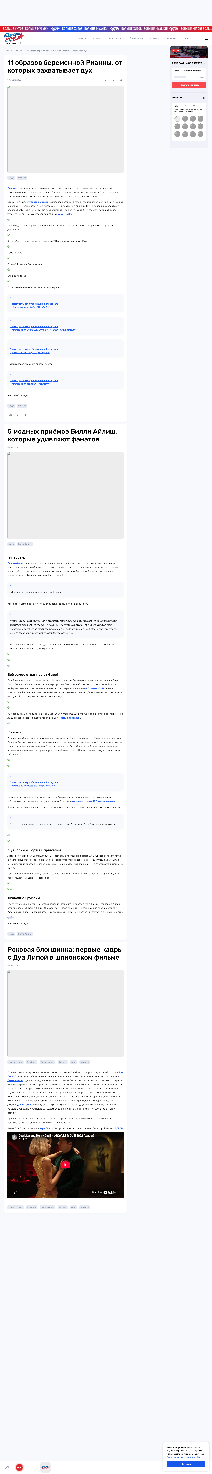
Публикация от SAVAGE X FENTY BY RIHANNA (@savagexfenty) (43, 329)
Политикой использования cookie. (183, 1457)
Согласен (186, 1464)
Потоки (186, 38)
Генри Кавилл (47, 1062)
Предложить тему (189, 85)
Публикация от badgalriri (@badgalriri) (30, 307)
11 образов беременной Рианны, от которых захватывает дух (56, 51)
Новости (19, 51)
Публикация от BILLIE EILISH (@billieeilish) (32, 785)
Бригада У (81, 38)
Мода (11, 178)
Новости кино (15, 1062)
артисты (85, 1062)
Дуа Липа (31, 1062)
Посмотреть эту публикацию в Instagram (34, 303)
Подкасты (171, 38)
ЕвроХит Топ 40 (115, 38)
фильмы (62, 1062)
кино (73, 1062)
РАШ (98, 38)
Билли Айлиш (25, 544)
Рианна (22, 178)
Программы (137, 38)
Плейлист (154, 38)
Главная (8, 51)
